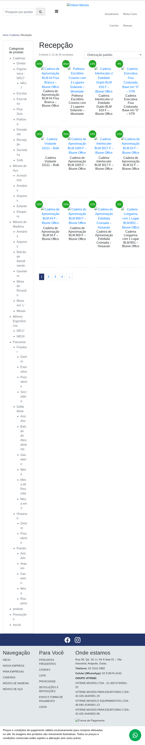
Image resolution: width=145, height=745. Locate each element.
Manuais (127, 25)
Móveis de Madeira (16, 683)
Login (43, 707)
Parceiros (19, 342)
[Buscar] (41, 12)
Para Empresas (13, 671)
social (17, 624)
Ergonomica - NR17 (21, 73)
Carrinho (114, 25)
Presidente (23, 382)
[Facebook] (68, 640)
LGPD (42, 675)
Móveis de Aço (13, 689)
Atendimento (112, 14)
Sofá (20, 160)
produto (18, 609)
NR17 (21, 330)
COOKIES (44, 669)
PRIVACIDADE (47, 681)
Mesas (21, 311)
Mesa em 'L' (23, 503)
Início (5, 35)
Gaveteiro (23, 459)
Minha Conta (130, 14)
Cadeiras (14, 35)
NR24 (21, 336)
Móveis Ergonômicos (19, 321)
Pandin (21, 548)
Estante (22, 206)
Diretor (21, 63)
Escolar (22, 93)
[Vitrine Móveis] (78, 5)
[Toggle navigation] (56, 9)
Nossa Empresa (13, 665)
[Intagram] (77, 640)
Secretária (23, 396)
